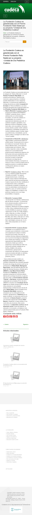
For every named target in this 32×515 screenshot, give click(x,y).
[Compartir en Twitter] (7, 316)
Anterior (6, 324)
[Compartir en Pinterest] (16, 316)
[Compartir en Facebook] (4, 316)
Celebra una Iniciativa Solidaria (14, 456)
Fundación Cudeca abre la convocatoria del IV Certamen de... (15, 365)
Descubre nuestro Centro (12, 439)
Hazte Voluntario (10, 453)
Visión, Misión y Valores (12, 432)
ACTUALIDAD (9, 469)
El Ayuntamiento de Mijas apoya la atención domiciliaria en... (15, 383)
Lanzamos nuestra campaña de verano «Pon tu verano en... (13, 346)
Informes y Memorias (11, 438)
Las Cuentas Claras (11, 435)
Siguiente (26, 324)
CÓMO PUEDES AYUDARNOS (13, 449)
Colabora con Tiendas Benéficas (14, 454)
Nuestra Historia (10, 433)
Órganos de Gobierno (12, 436)
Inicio (4, 33)
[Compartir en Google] (11, 316)
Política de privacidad (15, 495)
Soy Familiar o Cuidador (12, 414)
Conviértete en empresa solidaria (14, 457)
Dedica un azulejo (11, 460)
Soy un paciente (10, 413)
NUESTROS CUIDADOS (11, 410)
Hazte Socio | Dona (11, 451)
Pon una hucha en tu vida (12, 459)
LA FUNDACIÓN (9, 430)
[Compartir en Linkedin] (14, 316)
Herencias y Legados (11, 462)
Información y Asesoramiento (13, 415)
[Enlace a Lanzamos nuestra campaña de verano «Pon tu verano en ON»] (15, 337)
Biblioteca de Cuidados (12, 417)
